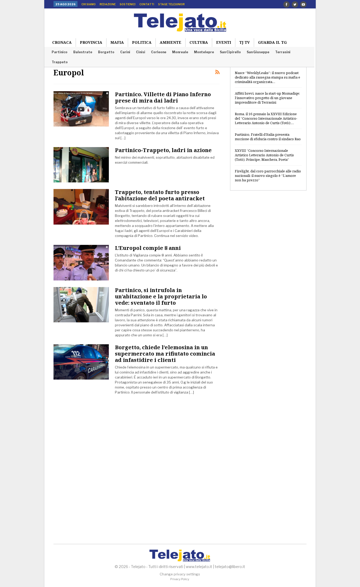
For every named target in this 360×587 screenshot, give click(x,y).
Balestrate (82, 52)
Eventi (223, 42)
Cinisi (140, 52)
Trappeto (60, 62)
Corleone (158, 52)
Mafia (117, 42)
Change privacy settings (180, 574)
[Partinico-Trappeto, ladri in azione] (81, 164)
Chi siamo (88, 4)
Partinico (59, 52)
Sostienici (127, 4)
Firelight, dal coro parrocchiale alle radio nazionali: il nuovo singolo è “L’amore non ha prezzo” (268, 175)
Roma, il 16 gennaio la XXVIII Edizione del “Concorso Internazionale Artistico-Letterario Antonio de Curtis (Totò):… (266, 118)
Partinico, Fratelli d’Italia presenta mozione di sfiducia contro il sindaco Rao (268, 136)
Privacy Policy (179, 579)
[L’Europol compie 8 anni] (81, 262)
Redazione (108, 4)
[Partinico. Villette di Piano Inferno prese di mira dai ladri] (81, 109)
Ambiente (170, 42)
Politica (142, 42)
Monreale (180, 52)
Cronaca (62, 42)
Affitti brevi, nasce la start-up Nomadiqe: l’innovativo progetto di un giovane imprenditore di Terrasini (267, 98)
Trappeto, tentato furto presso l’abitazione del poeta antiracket (160, 195)
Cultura (198, 42)
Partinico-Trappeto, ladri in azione (163, 150)
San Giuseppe (258, 52)
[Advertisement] (268, 280)
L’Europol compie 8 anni (148, 247)
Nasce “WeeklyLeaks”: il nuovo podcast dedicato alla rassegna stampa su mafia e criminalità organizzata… (267, 77)
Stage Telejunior (171, 4)
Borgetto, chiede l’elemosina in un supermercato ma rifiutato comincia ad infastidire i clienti (165, 353)
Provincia (91, 42)
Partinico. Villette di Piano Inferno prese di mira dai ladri (163, 97)
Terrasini (282, 52)
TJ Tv (244, 42)
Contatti (146, 4)
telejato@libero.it (230, 566)
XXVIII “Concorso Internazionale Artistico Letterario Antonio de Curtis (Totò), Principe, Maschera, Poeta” (264, 155)
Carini (125, 52)
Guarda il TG (272, 42)
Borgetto (106, 52)
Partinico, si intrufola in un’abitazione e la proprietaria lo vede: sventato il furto (161, 296)
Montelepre (204, 52)
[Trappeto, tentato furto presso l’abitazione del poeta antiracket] (81, 206)
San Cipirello (230, 52)
